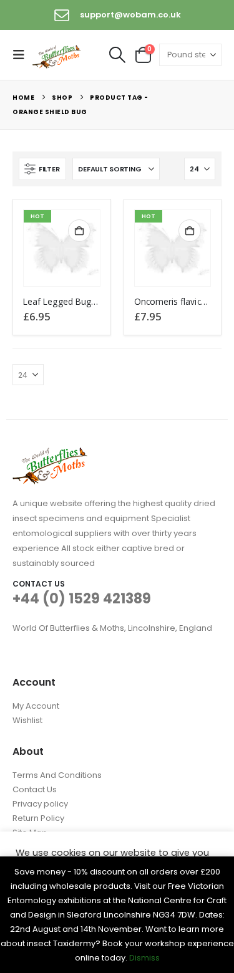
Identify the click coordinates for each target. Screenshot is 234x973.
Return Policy (38, 818)
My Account (35, 706)
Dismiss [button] (144, 958)
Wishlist (27, 720)
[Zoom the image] (49, 455)
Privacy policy (40, 804)
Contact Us (34, 789)
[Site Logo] (57, 55)
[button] (22, 54)
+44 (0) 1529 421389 (81, 598)
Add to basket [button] (79, 230)
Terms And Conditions (57, 775)
